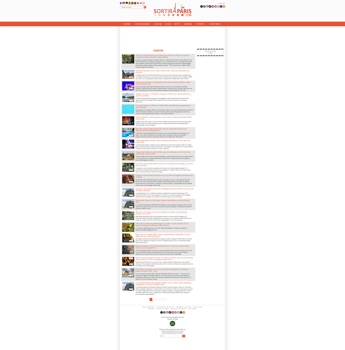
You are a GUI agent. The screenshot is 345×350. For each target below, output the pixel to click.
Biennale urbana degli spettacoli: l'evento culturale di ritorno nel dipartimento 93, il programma (161, 130)
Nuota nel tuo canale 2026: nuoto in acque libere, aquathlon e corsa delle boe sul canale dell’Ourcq (163, 235)
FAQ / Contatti (198, 307)
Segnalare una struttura (183, 307)
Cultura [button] (158, 24)
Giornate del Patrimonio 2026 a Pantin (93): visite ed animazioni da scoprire (162, 72)
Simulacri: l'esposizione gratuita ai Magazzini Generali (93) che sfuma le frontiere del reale (164, 190)
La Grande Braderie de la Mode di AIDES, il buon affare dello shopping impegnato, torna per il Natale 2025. (163, 284)
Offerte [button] (200, 24)
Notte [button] (177, 24)
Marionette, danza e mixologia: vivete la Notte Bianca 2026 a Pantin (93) (162, 201)
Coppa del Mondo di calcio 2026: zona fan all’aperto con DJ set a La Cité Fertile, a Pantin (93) (163, 153)
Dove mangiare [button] (142, 24)
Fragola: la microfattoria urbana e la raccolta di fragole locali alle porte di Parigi (164, 176)
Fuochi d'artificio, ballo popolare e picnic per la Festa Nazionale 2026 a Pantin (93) (164, 118)
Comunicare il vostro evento (165, 307)
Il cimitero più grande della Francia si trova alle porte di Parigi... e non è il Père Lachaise (164, 165)
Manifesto (151, 309)
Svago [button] (168, 24)
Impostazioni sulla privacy (178, 309)
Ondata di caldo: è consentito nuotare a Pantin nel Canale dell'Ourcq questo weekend (163, 95)
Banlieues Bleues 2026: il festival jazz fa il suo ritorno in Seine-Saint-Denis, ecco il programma (163, 247)
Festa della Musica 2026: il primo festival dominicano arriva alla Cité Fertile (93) (163, 141)
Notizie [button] (127, 24)
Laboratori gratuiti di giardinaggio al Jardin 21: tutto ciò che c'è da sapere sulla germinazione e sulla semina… (162, 224)
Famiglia (188, 24)
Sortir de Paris (192, 309)
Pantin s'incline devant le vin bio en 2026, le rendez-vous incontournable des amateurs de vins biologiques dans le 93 (164, 259)
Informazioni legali (162, 309)
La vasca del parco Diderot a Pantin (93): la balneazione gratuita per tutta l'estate (163, 106)
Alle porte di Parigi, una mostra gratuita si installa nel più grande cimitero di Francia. (161, 213)
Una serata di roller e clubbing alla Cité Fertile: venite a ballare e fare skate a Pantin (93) (163, 83)
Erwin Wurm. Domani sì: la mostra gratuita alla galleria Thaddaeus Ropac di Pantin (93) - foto (162, 270)
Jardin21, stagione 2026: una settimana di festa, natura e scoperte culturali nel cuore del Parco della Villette (162, 56)
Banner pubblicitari (148, 307)
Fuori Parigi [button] (214, 24)
